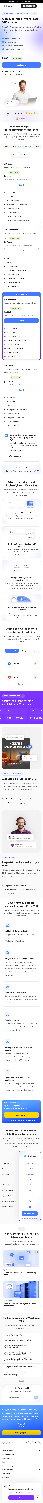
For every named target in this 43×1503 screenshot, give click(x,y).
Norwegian (29, 1)
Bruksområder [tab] (12, 651)
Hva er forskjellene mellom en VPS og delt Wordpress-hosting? (18, 1360)
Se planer (21, 65)
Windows (27, 155)
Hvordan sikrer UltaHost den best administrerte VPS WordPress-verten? (20, 1367)
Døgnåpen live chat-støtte (14, 886)
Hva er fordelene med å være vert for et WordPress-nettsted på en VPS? (17, 1353)
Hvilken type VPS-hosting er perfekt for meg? (20, 469)
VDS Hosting (14, 456)
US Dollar (19, 1)
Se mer (21, 684)
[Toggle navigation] (40, 6)
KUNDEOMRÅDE (29, 6)
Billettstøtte (29, 890)
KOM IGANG (29, 1214)
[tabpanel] (21, 672)
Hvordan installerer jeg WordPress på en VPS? (19, 1340)
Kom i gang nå (20, 1433)
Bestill (21, 185)
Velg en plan (21, 1115)
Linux (17, 155)
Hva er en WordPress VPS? (13, 1335)
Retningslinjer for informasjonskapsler (21, 1492)
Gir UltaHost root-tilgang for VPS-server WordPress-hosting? (17, 1374)
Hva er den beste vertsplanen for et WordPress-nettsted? (16, 1346)
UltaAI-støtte (9, 893)
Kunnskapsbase (11, 890)
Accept (21, 1498)
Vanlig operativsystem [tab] (30, 651)
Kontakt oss (12, 1)
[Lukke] (38, 1498)
